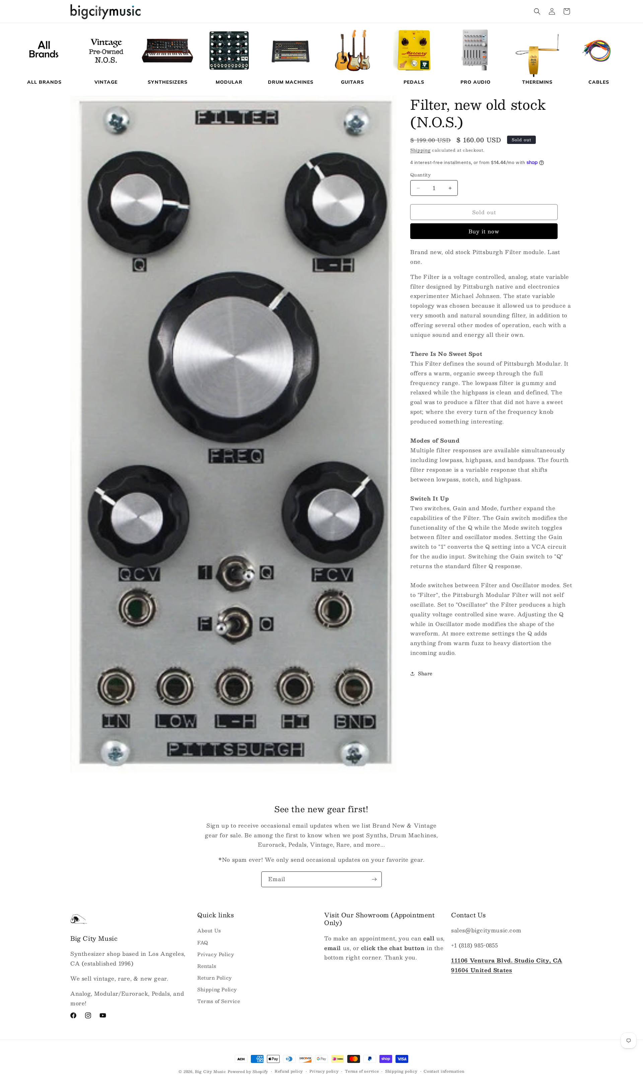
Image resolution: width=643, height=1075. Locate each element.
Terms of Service (218, 1001)
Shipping (420, 150)
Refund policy (289, 1071)
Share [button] (425, 673)
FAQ (202, 942)
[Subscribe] (374, 879)
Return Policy (214, 978)
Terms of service (362, 1071)
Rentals (206, 966)
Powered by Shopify (248, 1071)
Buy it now (484, 231)
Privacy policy (324, 1071)
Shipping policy (401, 1071)
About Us (209, 930)
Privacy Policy (215, 954)
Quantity (420, 175)
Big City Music (210, 1071)
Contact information (444, 1071)
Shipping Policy (217, 989)
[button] (537, 11)
